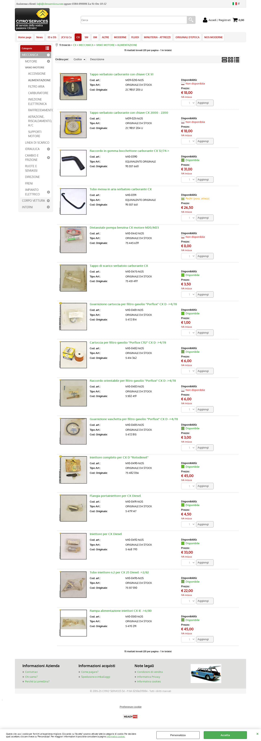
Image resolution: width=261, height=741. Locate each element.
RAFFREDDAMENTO (39, 110)
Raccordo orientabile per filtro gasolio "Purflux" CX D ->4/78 (133, 381)
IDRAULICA (32, 149)
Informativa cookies (115, 736)
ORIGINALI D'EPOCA (187, 37)
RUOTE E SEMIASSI (31, 168)
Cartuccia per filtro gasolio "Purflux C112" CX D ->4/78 (128, 342)
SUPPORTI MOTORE (35, 134)
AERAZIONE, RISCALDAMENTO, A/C (39, 121)
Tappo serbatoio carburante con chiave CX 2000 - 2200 (129, 113)
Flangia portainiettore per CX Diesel (115, 496)
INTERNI (27, 207)
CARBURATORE (38, 93)
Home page (24, 37)
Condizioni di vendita (150, 671)
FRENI (29, 183)
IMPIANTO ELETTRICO (32, 192)
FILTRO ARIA (36, 86)
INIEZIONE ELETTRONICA (37, 101)
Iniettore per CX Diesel (106, 534)
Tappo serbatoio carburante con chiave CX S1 (121, 74)
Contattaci (31, 671)
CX (78, 37)
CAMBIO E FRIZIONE (32, 157)
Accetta (225, 735)
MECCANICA (30, 55)
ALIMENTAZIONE (39, 80)
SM (86, 37)
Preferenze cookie (131, 706)
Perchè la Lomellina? (37, 681)
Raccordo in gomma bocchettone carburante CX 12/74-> (129, 151)
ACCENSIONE (37, 73)
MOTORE (31, 61)
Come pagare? (89, 671)
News (39, 37)
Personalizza (178, 735)
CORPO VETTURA (33, 200)
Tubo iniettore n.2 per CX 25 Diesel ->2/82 (119, 572)
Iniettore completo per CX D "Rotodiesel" (119, 457)
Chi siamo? (31, 676)
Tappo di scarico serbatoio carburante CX (119, 266)
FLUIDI (135, 37)
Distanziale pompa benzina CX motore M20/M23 (124, 227)
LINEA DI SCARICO (37, 142)
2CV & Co (66, 37)
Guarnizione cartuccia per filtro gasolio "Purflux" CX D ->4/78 (133, 304)
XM (95, 37)
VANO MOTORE (34, 67)
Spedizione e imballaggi (95, 676)
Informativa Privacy (148, 676)
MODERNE (120, 37)
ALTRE (105, 37)
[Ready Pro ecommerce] (130, 716)
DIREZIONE (32, 177)
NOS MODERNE (213, 37)
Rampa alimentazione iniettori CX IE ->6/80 (121, 611)
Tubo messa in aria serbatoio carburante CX (121, 189)
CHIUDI (257, 733)
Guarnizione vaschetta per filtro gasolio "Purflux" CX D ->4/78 (134, 419)
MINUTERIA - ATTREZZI (157, 37)
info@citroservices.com (50, 3)
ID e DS (52, 37)
